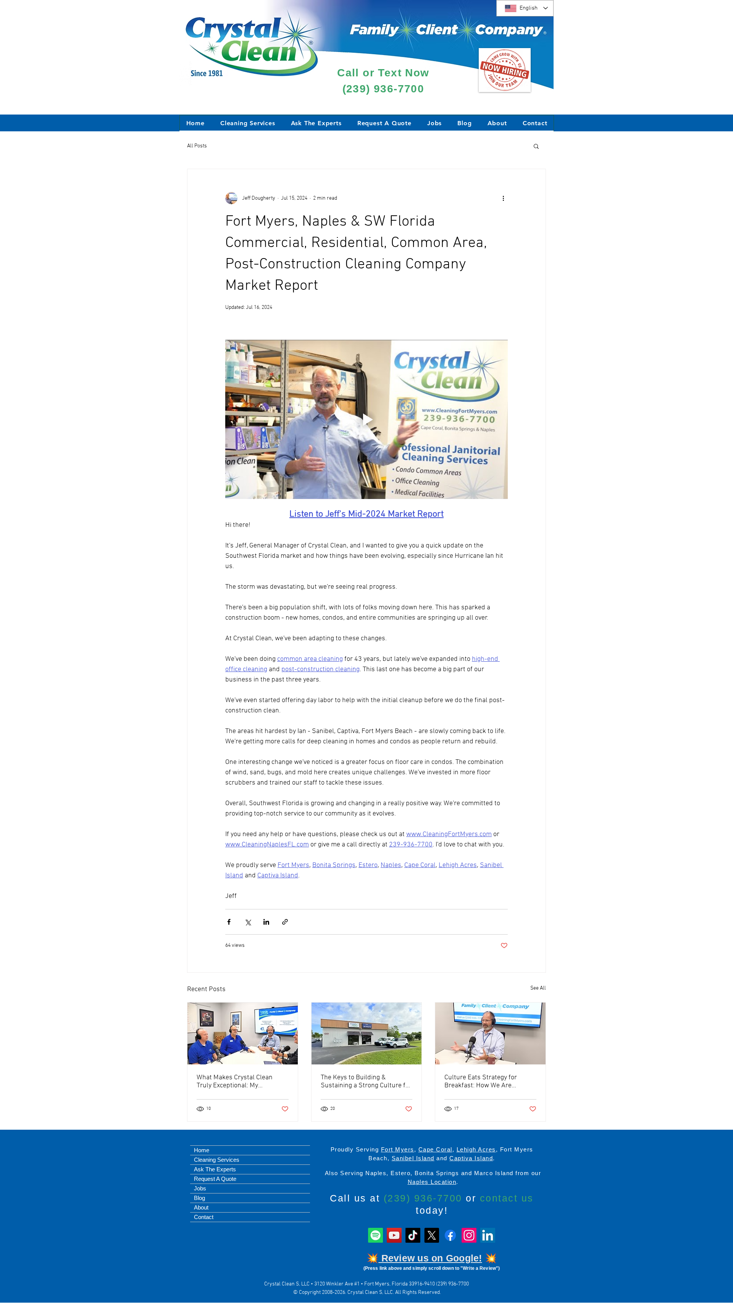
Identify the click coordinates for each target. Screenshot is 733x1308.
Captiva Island (471, 1158)
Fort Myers (397, 1149)
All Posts (197, 146)
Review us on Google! (430, 1258)
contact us (507, 1198)
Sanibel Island (413, 1158)
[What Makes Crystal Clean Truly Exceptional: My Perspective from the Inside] (242, 1033)
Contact (203, 1217)
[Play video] (366, 419)
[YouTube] (394, 1235)
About (201, 1207)
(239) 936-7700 (383, 89)
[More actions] (503, 198)
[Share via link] (285, 921)
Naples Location (432, 1182)
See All (538, 988)
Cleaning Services (216, 1159)
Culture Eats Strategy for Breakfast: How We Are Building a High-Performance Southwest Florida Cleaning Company (486, 1082)
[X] (431, 1235)
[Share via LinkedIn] (266, 921)
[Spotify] (375, 1235)
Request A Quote (215, 1179)
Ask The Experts (215, 1169)
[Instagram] (469, 1235)
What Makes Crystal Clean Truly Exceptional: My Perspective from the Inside (237, 1082)
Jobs (200, 1188)
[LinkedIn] (487, 1235)
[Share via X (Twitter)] (247, 921)
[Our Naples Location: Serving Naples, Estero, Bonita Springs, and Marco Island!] (367, 1033)
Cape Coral (435, 1149)
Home (201, 1150)
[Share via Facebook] (228, 921)
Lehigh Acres (476, 1149)
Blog (199, 1198)
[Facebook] (450, 1235)
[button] (536, 146)
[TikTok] (412, 1235)
